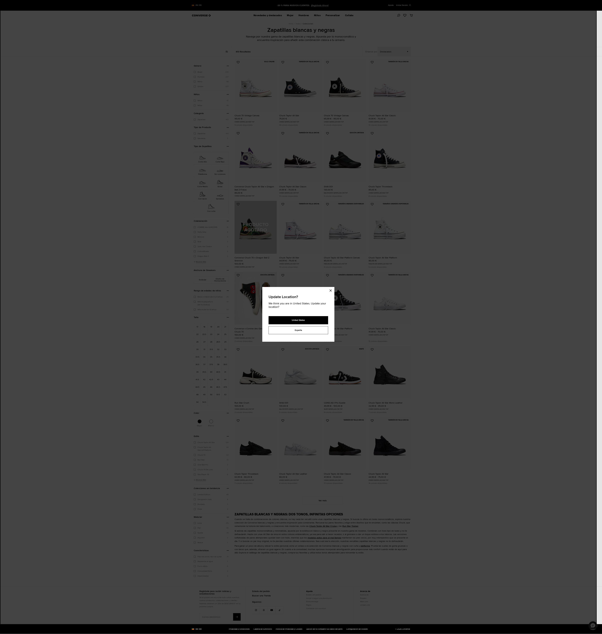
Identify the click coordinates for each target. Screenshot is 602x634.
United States (298, 320)
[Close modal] (331, 290)
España (298, 330)
